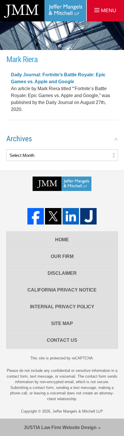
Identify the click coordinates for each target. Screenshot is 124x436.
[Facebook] (35, 216)
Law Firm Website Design (60, 427)
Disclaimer (62, 273)
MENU (107, 10)
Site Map (62, 323)
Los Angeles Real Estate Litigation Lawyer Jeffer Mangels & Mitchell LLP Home (43, 10)
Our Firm (62, 256)
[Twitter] (53, 216)
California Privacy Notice (62, 289)
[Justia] (88, 216)
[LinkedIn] (71, 216)
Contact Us (62, 340)
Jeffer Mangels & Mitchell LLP (77, 411)
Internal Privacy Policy (62, 306)
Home (62, 239)
